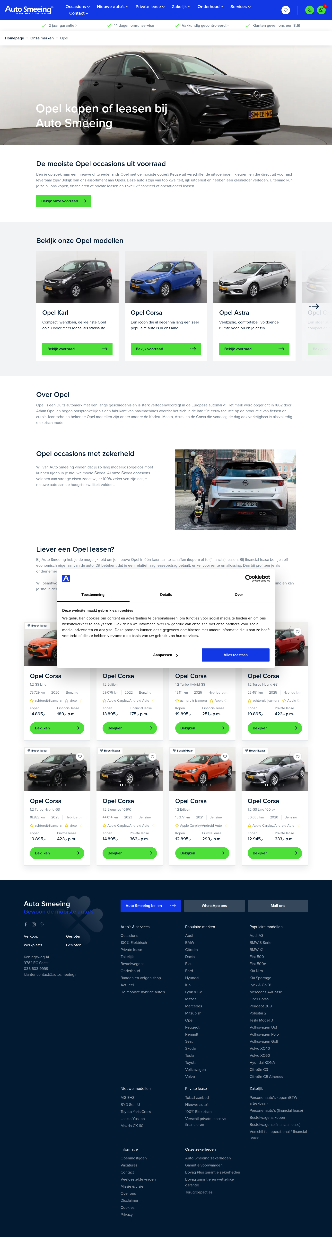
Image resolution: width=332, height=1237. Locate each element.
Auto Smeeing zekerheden (208, 1158)
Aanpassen (162, 655)
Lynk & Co (193, 992)
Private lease (131, 949)
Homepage (14, 38)
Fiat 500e (258, 963)
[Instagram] (34, 924)
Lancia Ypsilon (133, 1118)
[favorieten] (285, 10)
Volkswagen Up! (263, 1027)
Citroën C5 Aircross (266, 1076)
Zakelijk (127, 956)
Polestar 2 (258, 1013)
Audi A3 (256, 935)
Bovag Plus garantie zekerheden (212, 1172)
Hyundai (192, 978)
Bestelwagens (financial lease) (275, 1124)
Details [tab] (166, 594)
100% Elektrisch (134, 942)
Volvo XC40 (260, 1048)
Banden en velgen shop (141, 978)
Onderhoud (130, 970)
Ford (189, 970)
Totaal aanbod (197, 1097)
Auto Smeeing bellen (144, 905)
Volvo (190, 1076)
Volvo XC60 (260, 1055)
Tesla (189, 1055)
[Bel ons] (309, 10)
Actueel (127, 985)
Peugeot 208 (261, 1006)
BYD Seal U (130, 1104)
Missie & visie (132, 1186)
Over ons (128, 1193)
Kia (188, 985)
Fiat (188, 963)
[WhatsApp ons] (321, 10)
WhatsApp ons (214, 905)
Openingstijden (134, 1158)
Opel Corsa (259, 999)
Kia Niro (256, 970)
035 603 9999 (36, 968)
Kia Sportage (260, 978)
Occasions (129, 935)
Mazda (190, 999)
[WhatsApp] (42, 924)
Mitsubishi (193, 1013)
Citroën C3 (259, 1069)
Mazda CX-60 (132, 1125)
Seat (189, 1041)
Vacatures (129, 1165)
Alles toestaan (236, 655)
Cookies (127, 1207)
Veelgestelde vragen (138, 1179)
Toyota (190, 1062)
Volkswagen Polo (264, 1034)
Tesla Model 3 (261, 1020)
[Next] (314, 306)
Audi (189, 935)
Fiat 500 (257, 956)
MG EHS (127, 1097)
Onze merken (42, 38)
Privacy (127, 1214)
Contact (127, 1172)
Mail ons (278, 905)
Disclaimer (129, 1200)
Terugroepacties (198, 1192)
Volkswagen (195, 1069)
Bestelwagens (132, 963)
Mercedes (193, 1006)
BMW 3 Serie (260, 942)
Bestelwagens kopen (267, 1117)
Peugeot (192, 1027)
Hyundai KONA (262, 1062)
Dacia (190, 956)
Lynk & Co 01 (260, 985)
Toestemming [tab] (93, 594)
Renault (191, 1034)
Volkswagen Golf (264, 1041)
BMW (189, 942)
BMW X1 (256, 949)
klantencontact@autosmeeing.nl (51, 974)
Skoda (190, 1048)
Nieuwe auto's (197, 1104)
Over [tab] (239, 594)
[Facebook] (26, 924)
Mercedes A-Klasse (266, 992)
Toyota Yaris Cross (136, 1111)
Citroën (191, 949)
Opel (189, 1020)
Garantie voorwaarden (204, 1165)
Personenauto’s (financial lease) (276, 1110)
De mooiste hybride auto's (143, 992)
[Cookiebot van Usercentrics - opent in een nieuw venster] (248, 578)
